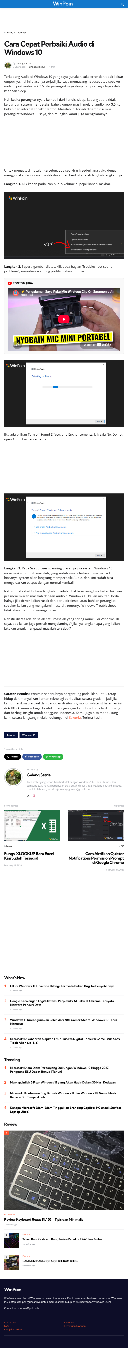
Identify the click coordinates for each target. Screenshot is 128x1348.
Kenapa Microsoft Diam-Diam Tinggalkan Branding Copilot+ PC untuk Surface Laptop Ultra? (66, 1109)
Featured (26, 1234)
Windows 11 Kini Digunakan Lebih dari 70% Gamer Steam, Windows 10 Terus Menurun (63, 1022)
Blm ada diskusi (37, 66)
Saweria (75, 717)
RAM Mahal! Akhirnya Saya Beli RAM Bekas (50, 1261)
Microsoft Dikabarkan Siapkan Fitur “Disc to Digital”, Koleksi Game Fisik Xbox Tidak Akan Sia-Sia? (65, 1041)
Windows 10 (28, 735)
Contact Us (10, 1322)
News (9, 846)
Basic (9, 32)
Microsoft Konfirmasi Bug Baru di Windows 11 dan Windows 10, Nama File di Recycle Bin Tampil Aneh (63, 1095)
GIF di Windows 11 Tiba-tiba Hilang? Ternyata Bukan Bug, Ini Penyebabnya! (62, 986)
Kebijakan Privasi (13, 1329)
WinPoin (63, 3)
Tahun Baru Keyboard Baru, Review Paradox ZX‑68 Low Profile (62, 1239)
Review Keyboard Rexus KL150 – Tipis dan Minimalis (43, 1219)
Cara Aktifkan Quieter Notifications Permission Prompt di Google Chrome (96, 858)
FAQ (6, 1326)
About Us (69, 1322)
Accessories (9, 1214)
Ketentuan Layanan (75, 1326)
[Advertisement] (64, 17)
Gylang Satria (23, 63)
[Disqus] (64, 921)
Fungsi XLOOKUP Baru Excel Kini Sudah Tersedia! (29, 855)
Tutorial (22, 32)
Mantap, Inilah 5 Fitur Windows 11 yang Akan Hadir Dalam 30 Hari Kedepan (63, 1082)
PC (15, 32)
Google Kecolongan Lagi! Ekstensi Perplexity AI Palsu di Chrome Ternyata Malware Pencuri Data (62, 1003)
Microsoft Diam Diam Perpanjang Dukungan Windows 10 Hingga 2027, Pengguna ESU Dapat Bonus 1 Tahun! (59, 1070)
